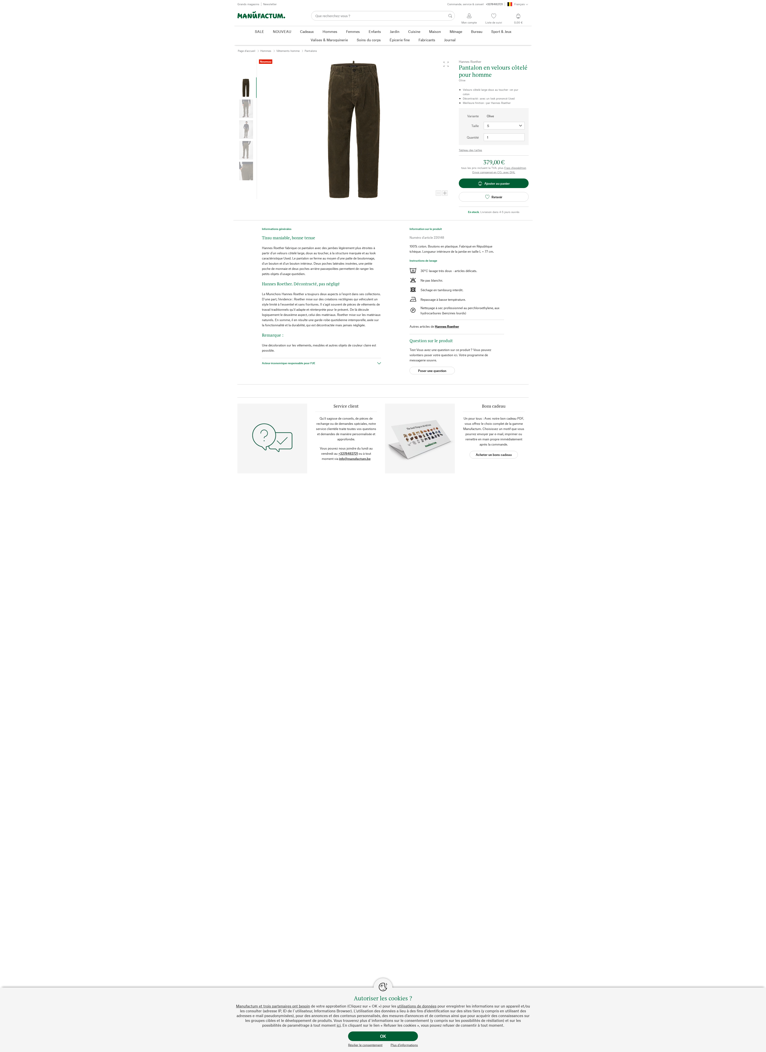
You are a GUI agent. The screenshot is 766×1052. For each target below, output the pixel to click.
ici (339, 1025)
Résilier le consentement (365, 1045)
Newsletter (270, 4)
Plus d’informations (404, 1045)
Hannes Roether (447, 326)
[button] (446, 64)
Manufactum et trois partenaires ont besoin (273, 1006)
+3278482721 (348, 453)
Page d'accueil (246, 50)
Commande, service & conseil (475, 4)
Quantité (473, 137)
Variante (473, 116)
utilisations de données (416, 1006)
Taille (475, 126)
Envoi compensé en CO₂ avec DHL (493, 172)
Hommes (265, 50)
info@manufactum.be (355, 458)
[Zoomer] (445, 193)
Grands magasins (248, 4)
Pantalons (311, 50)
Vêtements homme (288, 50)
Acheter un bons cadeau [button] (494, 454)
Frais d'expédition (515, 168)
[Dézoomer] (438, 193)
